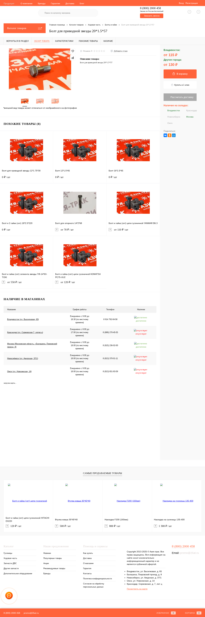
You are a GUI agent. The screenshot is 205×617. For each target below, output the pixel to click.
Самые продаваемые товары (102, 473)
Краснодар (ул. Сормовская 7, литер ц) (25, 332)
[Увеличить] (40, 69)
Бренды (41, 3)
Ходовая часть (10, 558)
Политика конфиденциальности (97, 578)
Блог (82, 3)
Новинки (47, 553)
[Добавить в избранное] (72, 51)
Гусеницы (8, 553)
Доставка (69, 3)
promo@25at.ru (189, 552)
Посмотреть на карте (137, 589)
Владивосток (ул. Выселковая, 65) (23, 319)
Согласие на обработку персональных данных (93, 585)
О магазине (88, 563)
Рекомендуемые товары (54, 568)
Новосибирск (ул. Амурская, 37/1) (22, 358)
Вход (181, 3)
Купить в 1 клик (181, 85)
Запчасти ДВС (10, 563)
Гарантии (55, 3)
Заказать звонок (152, 16)
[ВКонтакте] (165, 135)
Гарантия (87, 568)
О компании (26, 3)
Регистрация (191, 3)
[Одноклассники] (169, 135)
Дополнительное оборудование (18, 573)
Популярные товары (52, 558)
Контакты (87, 573)
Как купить (88, 553)
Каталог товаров (16, 28)
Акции (46, 563)
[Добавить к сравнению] (72, 57)
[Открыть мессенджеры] (9, 596)
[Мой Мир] (174, 135)
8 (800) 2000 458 (150, 8)
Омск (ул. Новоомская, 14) (19, 371)
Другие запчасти (11, 568)
